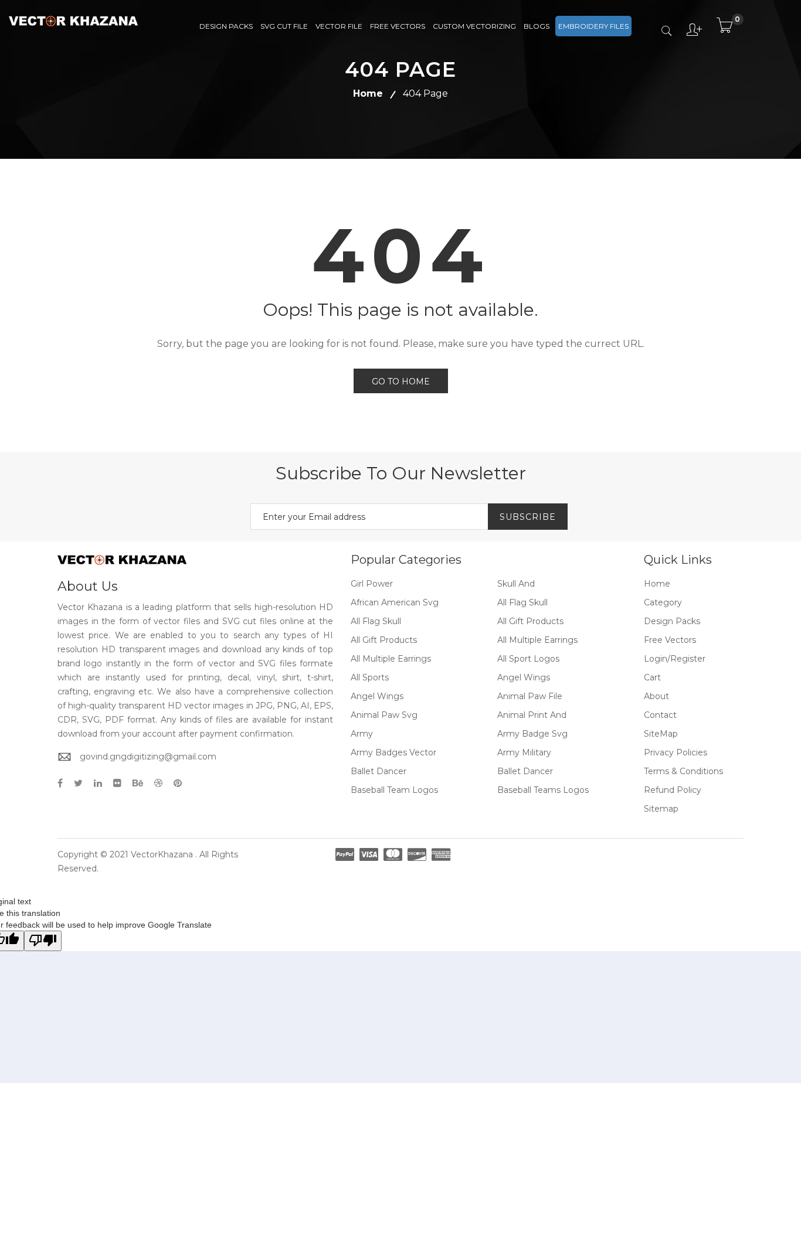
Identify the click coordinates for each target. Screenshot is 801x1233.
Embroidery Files (593, 26)
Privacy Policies (675, 752)
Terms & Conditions (683, 771)
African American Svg (395, 602)
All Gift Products (530, 621)
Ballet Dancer (378, 771)
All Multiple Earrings (537, 640)
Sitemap (661, 808)
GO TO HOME (401, 381)
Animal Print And (531, 715)
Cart (652, 677)
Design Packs (226, 26)
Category (663, 602)
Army (362, 733)
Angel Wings (523, 677)
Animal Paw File (529, 696)
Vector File (338, 26)
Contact (660, 715)
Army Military (524, 752)
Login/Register (674, 658)
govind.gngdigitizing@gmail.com (148, 756)
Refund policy (672, 790)
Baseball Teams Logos (543, 790)
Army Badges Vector (393, 752)
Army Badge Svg (532, 733)
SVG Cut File (284, 26)
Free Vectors (397, 26)
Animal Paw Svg (384, 715)
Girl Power (372, 583)
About (656, 696)
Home (368, 93)
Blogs (536, 26)
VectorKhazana (162, 854)
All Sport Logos (528, 658)
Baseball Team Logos (394, 790)
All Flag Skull (522, 602)
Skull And (516, 583)
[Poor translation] (43, 941)
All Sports (370, 677)
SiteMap (661, 733)
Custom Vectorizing (474, 26)
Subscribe (528, 517)
